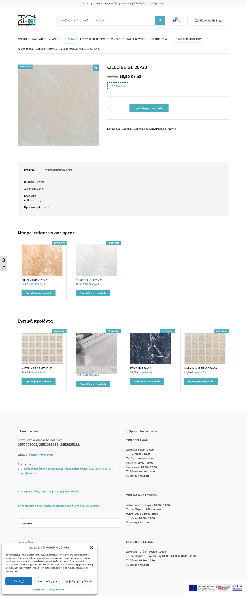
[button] (91, 547)
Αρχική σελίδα (25, 48)
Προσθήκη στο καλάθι (149, 108)
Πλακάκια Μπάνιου (68, 48)
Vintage (116, 39)
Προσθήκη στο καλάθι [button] (38, 293)
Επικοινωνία (158, 39)
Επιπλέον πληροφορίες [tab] (58, 170)
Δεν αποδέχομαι (47, 581)
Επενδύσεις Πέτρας (93, 39)
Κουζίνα (69, 39)
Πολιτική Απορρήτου (55, 589)
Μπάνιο (53, 39)
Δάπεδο (37, 39)
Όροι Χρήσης (38, 589)
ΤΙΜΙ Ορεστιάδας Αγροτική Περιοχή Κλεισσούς (48, 491)
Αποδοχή (19, 581)
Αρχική (22, 39)
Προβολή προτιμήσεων (78, 581)
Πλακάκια (40, 48)
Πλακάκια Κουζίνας (143, 128)
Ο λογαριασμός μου (189, 39)
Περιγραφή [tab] (30, 170)
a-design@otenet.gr (39, 454)
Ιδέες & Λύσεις (136, 39)
